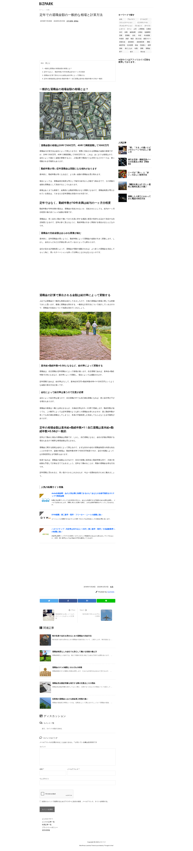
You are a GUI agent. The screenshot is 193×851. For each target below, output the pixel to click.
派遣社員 (122, 42)
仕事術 (148, 29)
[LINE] (106, 601)
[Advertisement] (77, 43)
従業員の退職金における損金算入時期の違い (70, 699)
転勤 (136, 48)
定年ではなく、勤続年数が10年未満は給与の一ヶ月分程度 (63, 72)
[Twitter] (49, 601)
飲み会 (143, 51)
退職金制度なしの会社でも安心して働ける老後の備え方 (74, 651)
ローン (129, 29)
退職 (141, 48)
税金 (136, 45)
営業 (120, 35)
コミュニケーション (125, 22)
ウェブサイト (44, 779)
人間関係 (141, 29)
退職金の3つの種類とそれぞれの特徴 (67, 667)
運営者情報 (46, 830)
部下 (120, 51)
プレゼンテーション (125, 26)
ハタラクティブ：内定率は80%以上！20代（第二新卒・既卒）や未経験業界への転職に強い (83, 530)
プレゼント (138, 26)
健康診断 (133, 32)
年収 (139, 35)
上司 (135, 29)
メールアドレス (73, 769)
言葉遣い (143, 45)
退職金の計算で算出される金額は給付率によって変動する (63, 75)
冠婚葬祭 (147, 32)
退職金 (76, 21)
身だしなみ (128, 48)
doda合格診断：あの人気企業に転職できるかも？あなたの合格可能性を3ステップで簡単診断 (83, 494)
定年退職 (70, 21)
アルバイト (131, 19)
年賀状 (121, 38)
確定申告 (122, 45)
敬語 (132, 38)
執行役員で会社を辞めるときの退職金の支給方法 (72, 636)
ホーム (41, 10)
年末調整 (147, 35)
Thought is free (108, 845)
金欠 (131, 51)
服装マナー (147, 38)
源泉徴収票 (140, 42)
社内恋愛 (130, 45)
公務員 (140, 32)
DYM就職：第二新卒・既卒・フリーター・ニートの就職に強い (77, 514)
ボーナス (147, 26)
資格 (120, 48)
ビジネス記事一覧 (48, 822)
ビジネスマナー (47, 819)
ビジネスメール (142, 22)
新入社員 (138, 38)
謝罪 (149, 45)
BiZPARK (110, 592)
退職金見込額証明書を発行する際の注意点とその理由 (73, 683)
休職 (126, 32)
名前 (42, 769)
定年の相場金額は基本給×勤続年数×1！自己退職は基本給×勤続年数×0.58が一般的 (72, 79)
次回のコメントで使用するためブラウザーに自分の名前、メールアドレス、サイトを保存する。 (75, 801)
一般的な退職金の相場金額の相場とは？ (57, 68)
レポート (122, 29)
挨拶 (127, 38)
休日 (120, 32)
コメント (43, 747)
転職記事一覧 (46, 824)
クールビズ (143, 19)
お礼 (120, 19)
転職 (47, 10)
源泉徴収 (131, 42)
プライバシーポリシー (50, 827)
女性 (133, 35)
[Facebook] (68, 601)
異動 (148, 42)
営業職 (127, 35)
